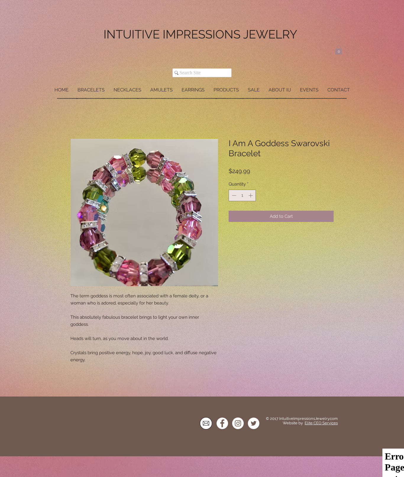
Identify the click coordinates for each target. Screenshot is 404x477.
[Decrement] (233, 196)
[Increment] (251, 196)
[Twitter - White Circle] (253, 424)
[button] (338, 49)
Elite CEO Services (321, 423)
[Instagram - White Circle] (238, 424)
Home (77, 117)
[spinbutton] (242, 196)
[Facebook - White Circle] (222, 424)
